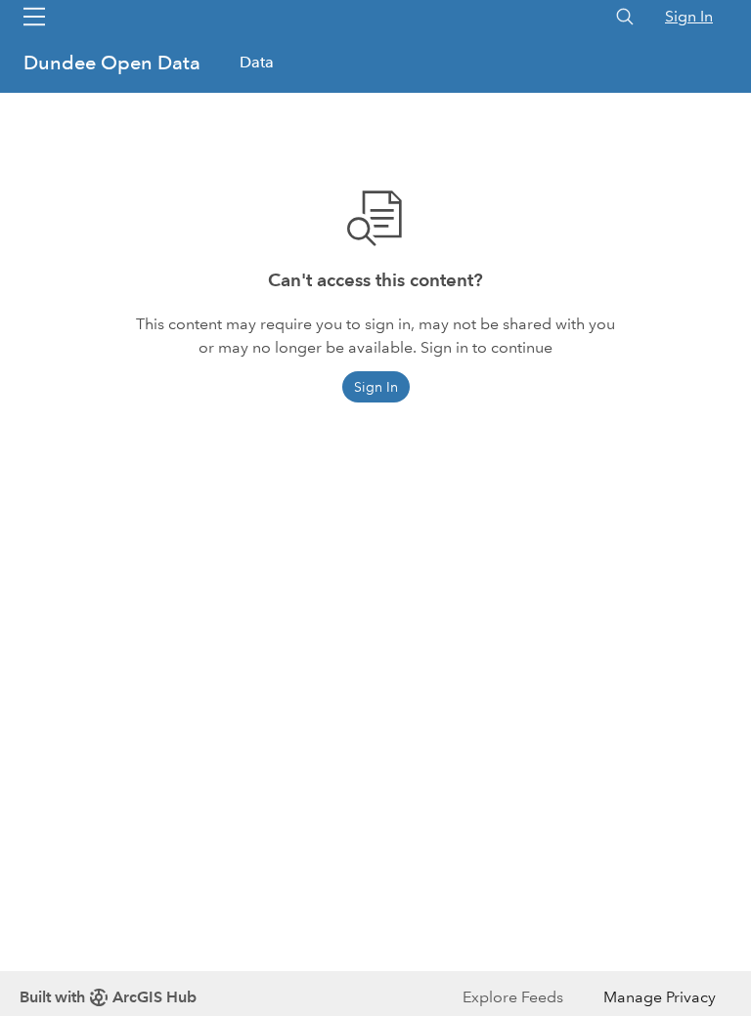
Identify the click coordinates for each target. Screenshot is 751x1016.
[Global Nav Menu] (34, 16)
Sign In (689, 16)
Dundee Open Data (114, 62)
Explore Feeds (513, 997)
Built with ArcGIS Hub (108, 997)
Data (257, 62)
